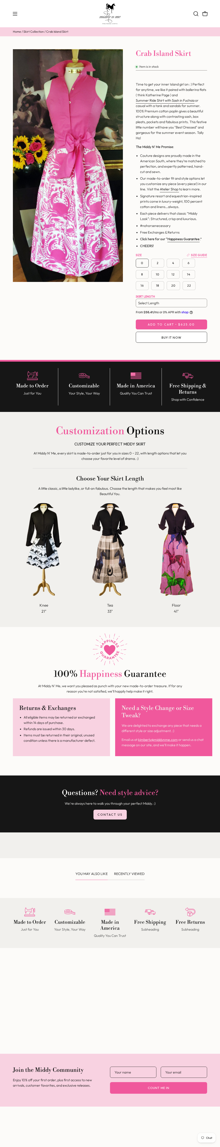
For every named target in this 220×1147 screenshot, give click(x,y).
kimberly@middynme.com (158, 739)
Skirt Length (145, 296)
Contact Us (110, 815)
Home (17, 32)
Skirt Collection (33, 32)
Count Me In (158, 1088)
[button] (195, 14)
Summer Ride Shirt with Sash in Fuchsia (165, 100)
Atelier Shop (169, 189)
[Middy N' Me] (110, 13)
